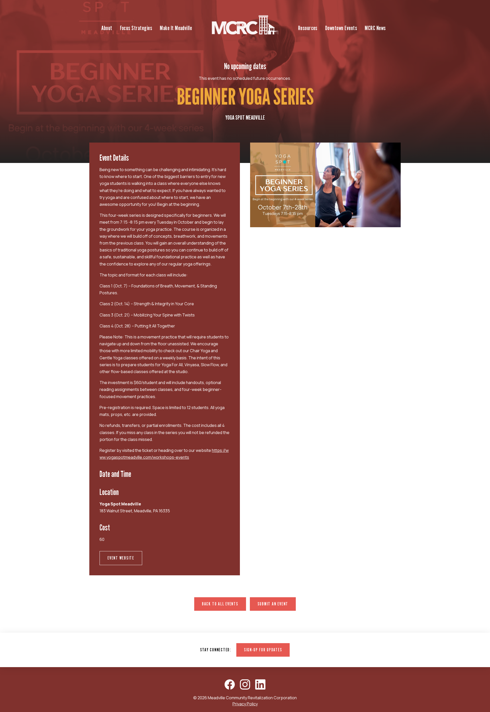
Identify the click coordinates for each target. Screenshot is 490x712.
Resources (307, 28)
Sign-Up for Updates (263, 649)
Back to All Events (220, 603)
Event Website (120, 558)
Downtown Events (341, 28)
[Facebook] (230, 684)
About (106, 28)
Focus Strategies (136, 28)
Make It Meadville (176, 28)
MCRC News (375, 28)
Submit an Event (273, 603)
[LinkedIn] (260, 684)
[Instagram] (245, 684)
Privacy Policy (245, 704)
